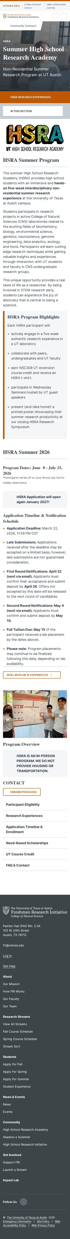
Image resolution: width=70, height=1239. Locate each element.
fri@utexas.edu (13, 945)
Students (9, 1057)
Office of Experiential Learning (56, 6)
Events (8, 1112)
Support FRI (11, 1162)
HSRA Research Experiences (30, 97)
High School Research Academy (25, 1129)
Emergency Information (17, 1221)
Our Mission (11, 984)
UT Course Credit (20, 854)
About (7, 976)
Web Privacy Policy (43, 1225)
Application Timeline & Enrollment (24, 829)
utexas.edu (11, 5)
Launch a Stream (15, 1170)
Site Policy (43, 1221)
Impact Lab (11, 1180)
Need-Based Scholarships (27, 843)
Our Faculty (11, 999)
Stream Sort (11, 1046)
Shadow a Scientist (16, 1137)
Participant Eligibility (23, 804)
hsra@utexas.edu (23, 791)
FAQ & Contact (17, 865)
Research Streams (16, 1016)
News (7, 1104)
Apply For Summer (16, 1079)
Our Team (10, 1006)
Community (11, 1122)
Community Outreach (23, 25)
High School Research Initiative (25, 1144)
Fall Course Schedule (18, 1031)
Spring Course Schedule (20, 1039)
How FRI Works (13, 991)
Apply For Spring (15, 1071)
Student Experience (17, 1086)
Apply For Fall (12, 1064)
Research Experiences (24, 816)
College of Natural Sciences (32, 6)
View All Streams (15, 1024)
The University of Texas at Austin (27, 1217)
